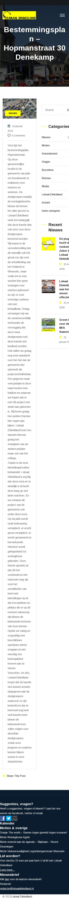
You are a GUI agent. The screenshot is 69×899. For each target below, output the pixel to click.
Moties (46, 145)
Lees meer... (7, 869)
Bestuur (46, 178)
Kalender (7, 823)
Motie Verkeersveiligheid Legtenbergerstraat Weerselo (32, 851)
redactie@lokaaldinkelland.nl (17, 888)
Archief (46, 202)
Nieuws (46, 137)
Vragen (46, 161)
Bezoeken (48, 170)
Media (45, 186)
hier (7, 879)
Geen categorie (51, 210)
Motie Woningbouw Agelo (15, 837)
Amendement (50, 153)
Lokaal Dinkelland (52, 194)
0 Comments (18, 135)
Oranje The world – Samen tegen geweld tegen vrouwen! (33, 832)
